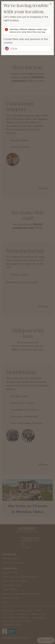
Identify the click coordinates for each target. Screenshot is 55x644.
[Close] (50, 4)
